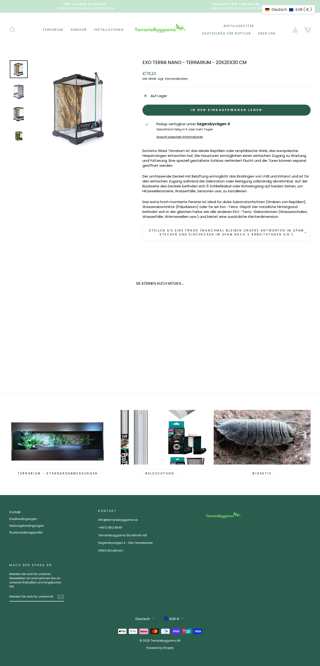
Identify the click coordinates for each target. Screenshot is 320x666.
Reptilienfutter (239, 26)
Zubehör (79, 30)
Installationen (109, 30)
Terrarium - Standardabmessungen (58, 473)
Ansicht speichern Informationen (179, 137)
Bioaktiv (262, 473)
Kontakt (15, 512)
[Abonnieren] (61, 597)
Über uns (267, 33)
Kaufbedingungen (23, 519)
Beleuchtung (160, 473)
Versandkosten (176, 79)
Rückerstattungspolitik (25, 532)
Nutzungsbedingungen (26, 526)
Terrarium (53, 30)
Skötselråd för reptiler (226, 33)
